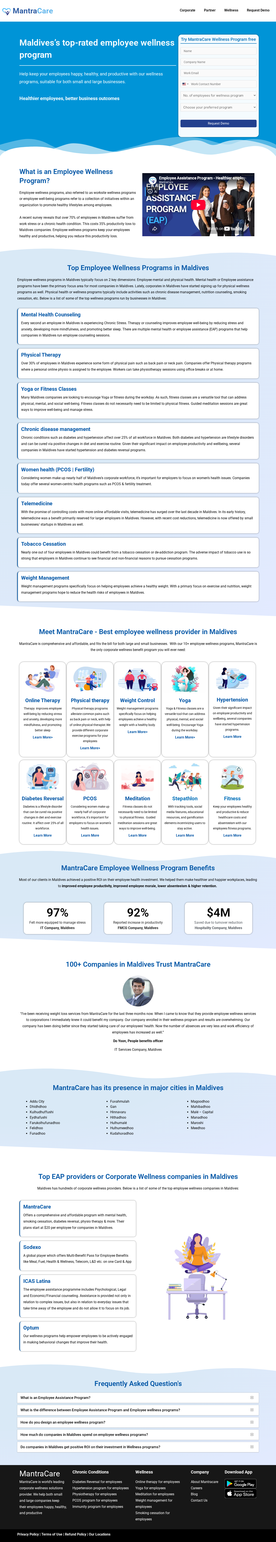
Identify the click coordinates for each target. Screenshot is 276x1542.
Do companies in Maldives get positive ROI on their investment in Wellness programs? (90, 1447)
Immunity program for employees (97, 1507)
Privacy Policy (28, 1534)
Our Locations (99, 1534)
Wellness (231, 10)
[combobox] (185, 84)
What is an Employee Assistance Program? (55, 1397)
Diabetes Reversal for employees (97, 1482)
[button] (138, 1398)
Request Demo (258, 10)
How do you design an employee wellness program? (62, 1422)
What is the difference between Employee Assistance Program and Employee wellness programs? (100, 1410)
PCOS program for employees (95, 1500)
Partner (210, 10)
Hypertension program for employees (100, 1488)
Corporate (187, 10)
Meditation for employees (154, 1494)
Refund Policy (75, 1534)
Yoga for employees (150, 1488)
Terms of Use (51, 1534)
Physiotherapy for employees (94, 1494)
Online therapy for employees (157, 1482)
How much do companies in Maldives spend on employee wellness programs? (84, 1434)
